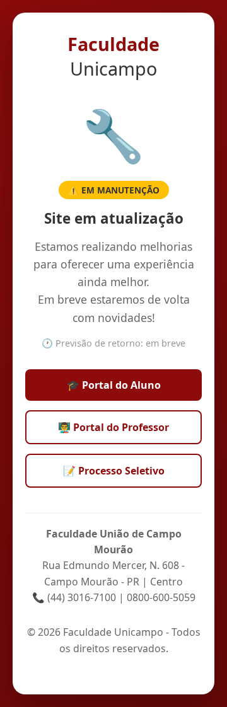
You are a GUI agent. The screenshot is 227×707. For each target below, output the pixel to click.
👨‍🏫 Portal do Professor (113, 427)
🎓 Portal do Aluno (114, 385)
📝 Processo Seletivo (114, 471)
